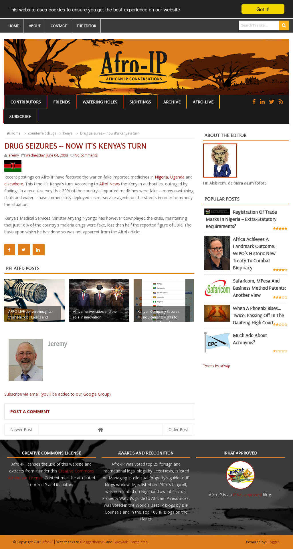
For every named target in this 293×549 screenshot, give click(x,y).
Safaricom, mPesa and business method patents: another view (259, 287)
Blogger (272, 542)
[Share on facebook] (9, 249)
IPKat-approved (247, 494)
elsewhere (13, 184)
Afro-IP (48, 542)
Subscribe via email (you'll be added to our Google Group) (57, 394)
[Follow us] (271, 101)
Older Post (178, 429)
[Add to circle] (262, 101)
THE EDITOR (86, 25)
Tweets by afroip (216, 365)
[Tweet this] (24, 249)
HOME (14, 25)
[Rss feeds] (281, 101)
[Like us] (254, 101)
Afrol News (109, 184)
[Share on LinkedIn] (39, 249)
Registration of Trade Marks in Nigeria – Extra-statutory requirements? (241, 219)
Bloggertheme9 (92, 542)
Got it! (263, 9)
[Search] (284, 25)
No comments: (86, 155)
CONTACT (59, 25)
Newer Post (21, 429)
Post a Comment (30, 411)
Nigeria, (162, 177)
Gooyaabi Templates (130, 542)
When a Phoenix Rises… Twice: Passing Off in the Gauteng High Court (258, 315)
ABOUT (35, 25)
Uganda (177, 177)
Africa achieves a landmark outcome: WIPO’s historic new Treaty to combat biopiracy (254, 253)
